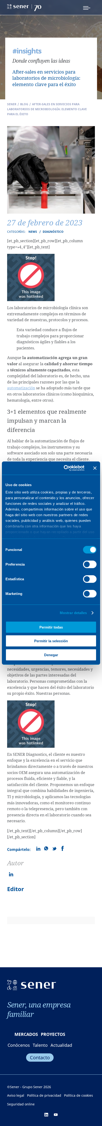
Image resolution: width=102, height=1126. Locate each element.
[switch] (90, 564)
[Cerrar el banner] (95, 468)
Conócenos (19, 1045)
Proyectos (53, 1034)
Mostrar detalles (73, 613)
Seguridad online (21, 1104)
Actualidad (61, 1045)
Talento (40, 1045)
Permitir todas (51, 627)
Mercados (26, 1034)
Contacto (40, 1057)
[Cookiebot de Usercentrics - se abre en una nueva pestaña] (64, 468)
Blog (24, 104)
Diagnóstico (53, 232)
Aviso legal (15, 1095)
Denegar (51, 655)
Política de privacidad (44, 1095)
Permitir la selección (51, 641)
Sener (11, 104)
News (32, 232)
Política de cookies (78, 1095)
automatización (21, 388)
